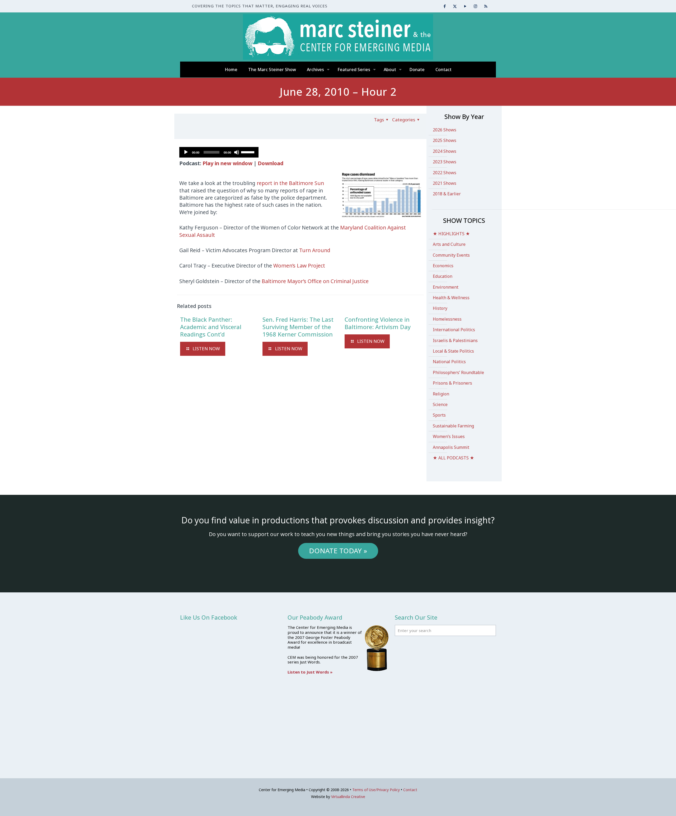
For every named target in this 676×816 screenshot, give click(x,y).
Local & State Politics (453, 351)
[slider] (248, 151)
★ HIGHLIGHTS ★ (451, 234)
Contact (410, 789)
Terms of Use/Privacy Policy (376, 789)
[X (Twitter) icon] (455, 6)
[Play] (186, 152)
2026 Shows (444, 130)
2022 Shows (444, 173)
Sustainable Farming (453, 426)
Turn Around (314, 250)
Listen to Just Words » (310, 672)
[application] (219, 152)
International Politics (454, 330)
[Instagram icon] (475, 6)
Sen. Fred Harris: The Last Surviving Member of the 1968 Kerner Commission (298, 326)
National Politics (449, 362)
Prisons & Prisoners (452, 383)
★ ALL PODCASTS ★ (453, 458)
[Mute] (236, 152)
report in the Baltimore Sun (290, 183)
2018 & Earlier (447, 194)
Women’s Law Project (299, 265)
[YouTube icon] (465, 6)
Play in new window (227, 163)
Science (440, 404)
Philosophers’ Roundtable (458, 372)
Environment (445, 287)
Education (442, 276)
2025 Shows (444, 140)
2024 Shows (444, 151)
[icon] (486, 6)
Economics (443, 266)
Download (270, 163)
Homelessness (447, 319)
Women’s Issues (449, 436)
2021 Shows (444, 183)
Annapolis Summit (451, 447)
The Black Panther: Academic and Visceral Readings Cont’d (210, 326)
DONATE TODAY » (338, 550)
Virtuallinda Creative (348, 796)
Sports (439, 415)
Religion (441, 394)
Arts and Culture (449, 244)
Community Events (451, 255)
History (440, 308)
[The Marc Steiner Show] (338, 36)
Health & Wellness (451, 298)
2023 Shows (444, 162)
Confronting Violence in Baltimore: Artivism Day (378, 323)
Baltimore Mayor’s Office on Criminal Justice (315, 281)
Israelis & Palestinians (455, 340)
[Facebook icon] (444, 6)
